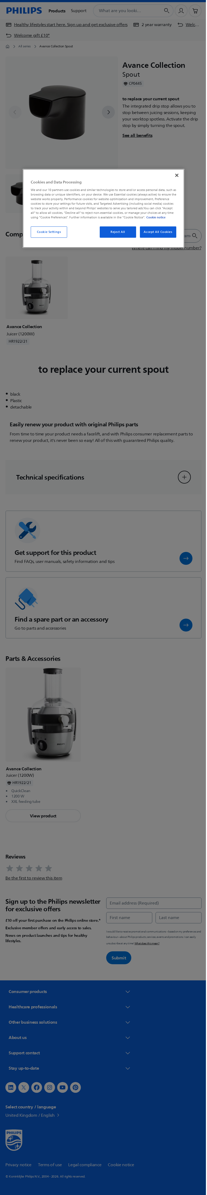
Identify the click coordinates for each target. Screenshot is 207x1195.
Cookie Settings (47, 232)
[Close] (175, 175)
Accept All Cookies (156, 232)
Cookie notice (154, 217)
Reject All (116, 232)
